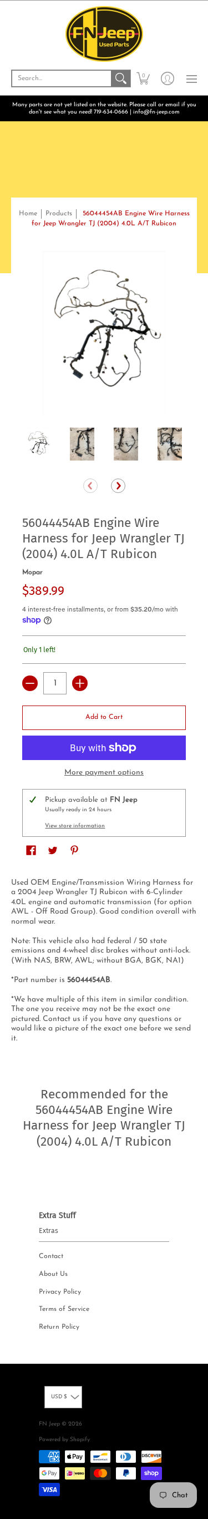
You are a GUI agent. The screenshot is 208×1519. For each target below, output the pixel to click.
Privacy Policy (60, 1292)
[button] (143, 78)
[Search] (120, 78)
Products (58, 213)
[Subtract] (30, 683)
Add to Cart (104, 717)
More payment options (104, 772)
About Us (53, 1274)
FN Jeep (49, 1424)
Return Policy (59, 1327)
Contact (51, 1256)
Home (28, 213)
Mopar (32, 572)
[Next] (118, 486)
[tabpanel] (104, 962)
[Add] (80, 683)
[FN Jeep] (104, 34)
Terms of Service (64, 1309)
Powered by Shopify (64, 1440)
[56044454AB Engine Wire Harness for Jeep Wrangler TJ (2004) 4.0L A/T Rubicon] (38, 444)
